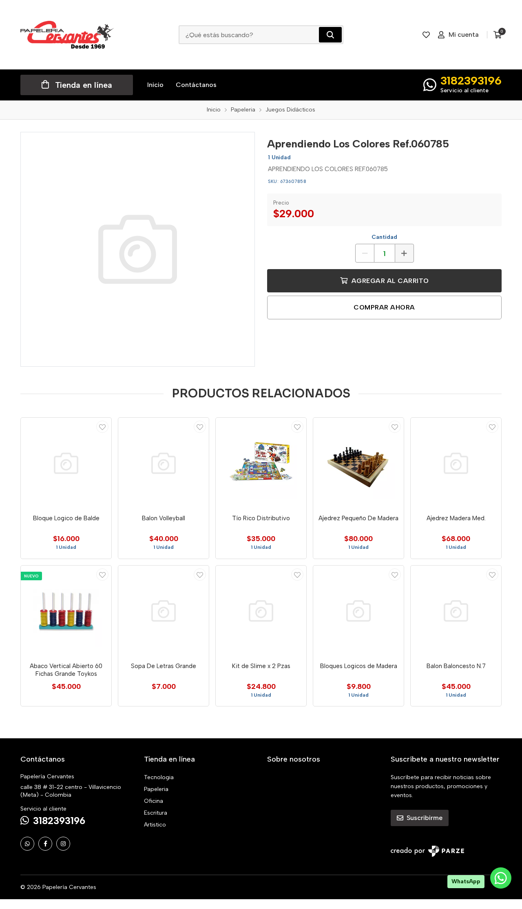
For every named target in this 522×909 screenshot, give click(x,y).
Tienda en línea (83, 85)
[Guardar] (102, 427)
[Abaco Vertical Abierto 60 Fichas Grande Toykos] (66, 611)
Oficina (153, 801)
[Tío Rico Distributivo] (261, 463)
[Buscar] (330, 34)
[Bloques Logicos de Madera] (358, 611)
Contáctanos (196, 85)
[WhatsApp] (27, 844)
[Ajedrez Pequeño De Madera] (358, 463)
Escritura (155, 812)
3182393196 (471, 80)
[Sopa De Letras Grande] (163, 611)
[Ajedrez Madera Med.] (456, 463)
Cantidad (384, 237)
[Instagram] (63, 844)
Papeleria (156, 789)
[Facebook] (45, 844)
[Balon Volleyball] (163, 463)
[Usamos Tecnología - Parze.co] (427, 851)
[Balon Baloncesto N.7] (456, 611)
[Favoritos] (426, 34)
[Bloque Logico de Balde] (66, 463)
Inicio (155, 85)
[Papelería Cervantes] (67, 34)
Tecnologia (159, 777)
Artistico (155, 824)
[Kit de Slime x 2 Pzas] (261, 611)
